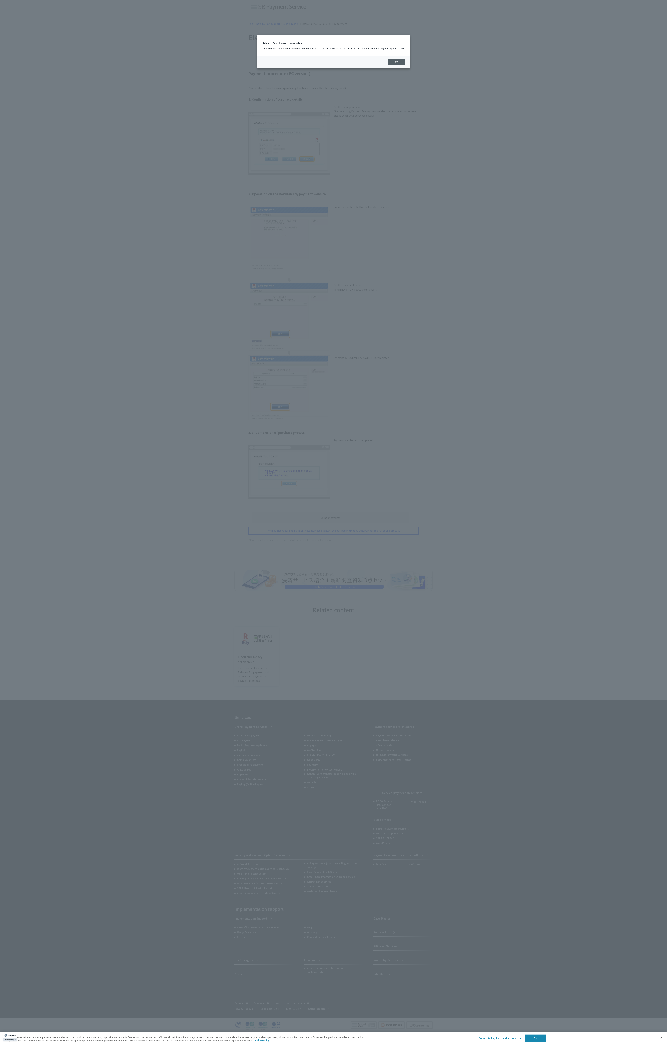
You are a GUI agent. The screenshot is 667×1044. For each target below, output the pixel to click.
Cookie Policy (261, 1040)
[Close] (661, 1037)
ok (396, 62)
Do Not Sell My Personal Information (500, 1038)
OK (535, 1038)
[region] (333, 1038)
